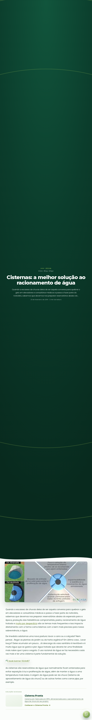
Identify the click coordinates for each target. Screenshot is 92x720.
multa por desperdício (26, 623)
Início (40, 271)
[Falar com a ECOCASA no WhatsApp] (86, 714)
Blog (45, 271)
